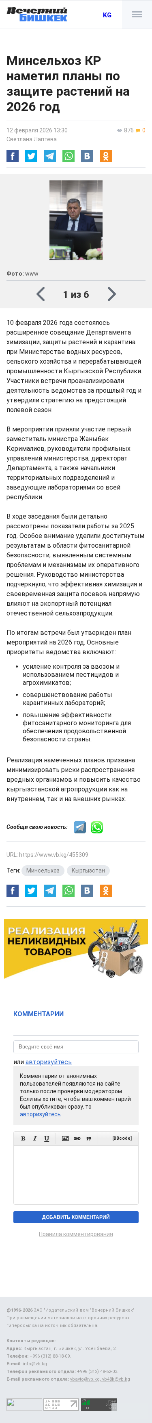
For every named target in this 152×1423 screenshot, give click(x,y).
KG (107, 15)
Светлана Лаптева (31, 139)
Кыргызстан (88, 870)
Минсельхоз (43, 870)
